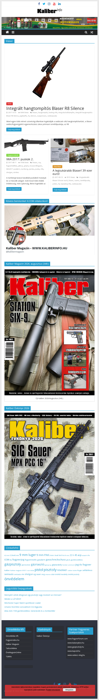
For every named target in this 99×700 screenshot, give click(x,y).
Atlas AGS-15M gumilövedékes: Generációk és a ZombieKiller (29, 611)
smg (43, 574)
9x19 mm (66, 555)
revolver (62, 570)
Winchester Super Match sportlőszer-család (22, 603)
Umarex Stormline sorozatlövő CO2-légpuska (23, 607)
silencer (33, 116)
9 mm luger (27, 555)
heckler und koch (68, 565)
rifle (42, 169)
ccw (6, 559)
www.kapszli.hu (74, 651)
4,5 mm (7, 555)
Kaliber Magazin (12, 644)
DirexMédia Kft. (12, 636)
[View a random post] (92, 32)
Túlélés (9, 656)
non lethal (30, 570)
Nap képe (57, 166)
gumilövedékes (77, 560)
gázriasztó (37, 564)
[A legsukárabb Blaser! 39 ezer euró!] (73, 140)
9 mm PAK (42, 555)
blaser (34, 112)
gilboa (20, 166)
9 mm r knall (54, 555)
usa (52, 574)
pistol (39, 569)
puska (37, 169)
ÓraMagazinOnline (13, 652)
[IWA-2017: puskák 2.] (26, 140)
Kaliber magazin (16, 570)
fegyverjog (18, 559)
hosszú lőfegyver (36, 166)
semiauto (9, 574)
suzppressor (41, 116)
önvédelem (14, 578)
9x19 (60, 555)
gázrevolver (26, 565)
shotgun (9, 172)
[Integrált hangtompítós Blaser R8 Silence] (49, 46)
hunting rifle (53, 112)
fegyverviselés (31, 560)
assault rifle (86, 555)
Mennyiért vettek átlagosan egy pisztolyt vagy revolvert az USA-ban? (32, 595)
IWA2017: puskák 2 (13, 169)
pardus (31, 169)
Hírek (9, 104)
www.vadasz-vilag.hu (76, 655)
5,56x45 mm (14, 555)
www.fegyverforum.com (78, 638)
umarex (48, 574)
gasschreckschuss (56, 559)
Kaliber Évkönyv (43, 636)
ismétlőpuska (85, 180)
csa (39, 162)
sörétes (16, 172)
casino (76, 180)
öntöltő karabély (61, 574)
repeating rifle (66, 184)
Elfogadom (69, 690)
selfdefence (87, 570)
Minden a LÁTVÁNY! (12, 599)
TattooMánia (11, 648)
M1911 (24, 570)
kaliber (7, 570)
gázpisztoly (12, 564)
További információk (53, 690)
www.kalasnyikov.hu (76, 643)
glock (68, 560)
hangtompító (43, 112)
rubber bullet (72, 570)
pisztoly (50, 569)
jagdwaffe (23, 116)
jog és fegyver (83, 564)
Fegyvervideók (13, 155)
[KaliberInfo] (7, 32)
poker (55, 184)
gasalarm (41, 559)
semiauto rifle (19, 574)
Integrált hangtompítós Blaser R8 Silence (45, 108)
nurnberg (24, 169)
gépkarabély (57, 565)
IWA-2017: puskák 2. (20, 159)
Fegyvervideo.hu (12, 640)
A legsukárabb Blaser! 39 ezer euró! (72, 172)
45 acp (78, 555)
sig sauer (37, 574)
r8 (28, 116)
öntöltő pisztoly (73, 574)
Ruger (79, 570)
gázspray (48, 565)
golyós (26, 166)
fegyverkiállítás (11, 166)
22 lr (72, 555)
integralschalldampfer (66, 112)
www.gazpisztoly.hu (76, 647)
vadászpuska (52, 116)
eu (11, 559)
